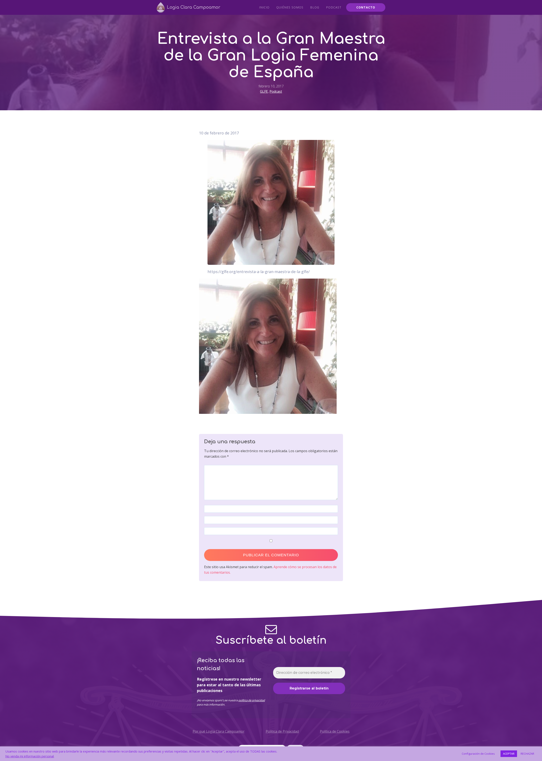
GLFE (264, 91)
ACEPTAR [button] (508, 753)
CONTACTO (365, 7)
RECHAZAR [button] (527, 753)
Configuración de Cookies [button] (478, 753)
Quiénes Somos (289, 7)
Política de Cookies (335, 731)
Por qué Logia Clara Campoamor (219, 731)
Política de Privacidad (282, 731)
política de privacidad (251, 700)
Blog (314, 7)
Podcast (334, 7)
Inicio (264, 7)
